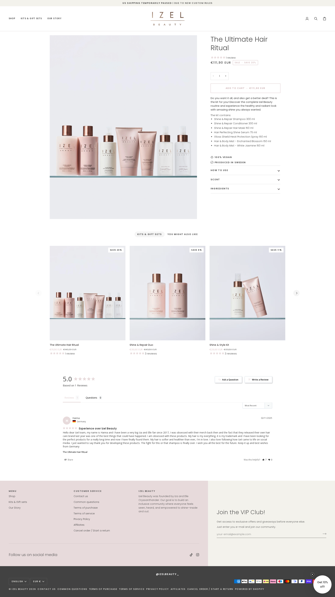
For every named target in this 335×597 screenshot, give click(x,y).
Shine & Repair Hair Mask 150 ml (233, 128)
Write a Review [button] (260, 379)
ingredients (220, 188)
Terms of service (84, 513)
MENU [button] (12, 491)
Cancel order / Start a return (92, 530)
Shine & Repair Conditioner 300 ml (236, 123)
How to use (219, 170)
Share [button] (70, 459)
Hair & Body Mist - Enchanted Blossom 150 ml (242, 141)
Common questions (86, 502)
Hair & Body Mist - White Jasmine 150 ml (239, 145)
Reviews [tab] (69, 397)
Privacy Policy (82, 519)
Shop (12, 496)
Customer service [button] (88, 491)
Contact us (81, 496)
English (17, 581)
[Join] (323, 534)
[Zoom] (123, 127)
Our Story (15, 507)
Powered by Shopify (249, 589)
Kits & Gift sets (18, 502)
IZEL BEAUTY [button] (147, 491)
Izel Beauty (20, 589)
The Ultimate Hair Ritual (75, 452)
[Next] (296, 293)
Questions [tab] (91, 397)
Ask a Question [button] (230, 379)
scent (215, 179)
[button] (13, 18)
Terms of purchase (86, 507)
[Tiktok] (191, 554)
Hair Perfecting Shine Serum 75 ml (235, 132)
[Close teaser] (312, 574)
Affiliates (79, 525)
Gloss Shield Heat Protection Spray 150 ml (240, 136)
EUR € (37, 581)
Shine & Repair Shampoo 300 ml (234, 119)
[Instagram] (197, 554)
